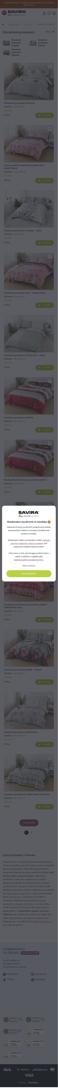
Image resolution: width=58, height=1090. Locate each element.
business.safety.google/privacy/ (29, 560)
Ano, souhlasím (29, 574)
